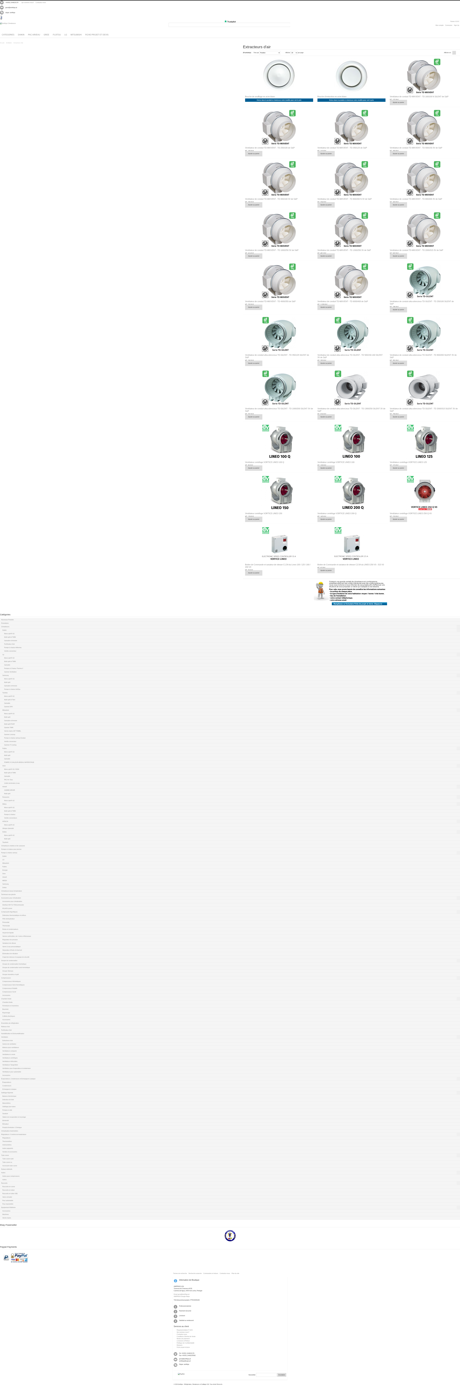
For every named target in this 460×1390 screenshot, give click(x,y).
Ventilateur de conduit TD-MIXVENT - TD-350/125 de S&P (342, 148)
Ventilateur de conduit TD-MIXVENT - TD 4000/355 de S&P (270, 301)
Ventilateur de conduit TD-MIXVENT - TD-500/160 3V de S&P (271, 199)
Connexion (448, 25)
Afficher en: (447, 52)
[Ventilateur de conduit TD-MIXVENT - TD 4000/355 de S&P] (279, 280)
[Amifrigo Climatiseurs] (8, 23)
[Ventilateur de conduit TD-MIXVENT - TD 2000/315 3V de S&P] (424, 229)
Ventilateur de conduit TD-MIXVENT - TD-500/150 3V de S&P (416, 148)
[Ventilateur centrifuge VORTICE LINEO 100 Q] (279, 441)
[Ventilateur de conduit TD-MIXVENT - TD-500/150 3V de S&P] (424, 127)
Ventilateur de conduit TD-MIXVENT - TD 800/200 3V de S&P (416, 199)
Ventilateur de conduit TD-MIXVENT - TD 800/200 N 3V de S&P (344, 199)
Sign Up (456, 25)
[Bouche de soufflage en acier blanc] (279, 76)
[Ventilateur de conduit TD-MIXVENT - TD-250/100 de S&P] (279, 127)
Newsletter (252, 1375)
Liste (458, 53)
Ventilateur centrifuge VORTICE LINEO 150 (263, 513)
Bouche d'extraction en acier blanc (332, 97)
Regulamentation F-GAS (185, 1330)
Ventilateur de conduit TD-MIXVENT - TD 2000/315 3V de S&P (416, 250)
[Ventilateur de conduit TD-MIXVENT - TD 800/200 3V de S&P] (424, 178)
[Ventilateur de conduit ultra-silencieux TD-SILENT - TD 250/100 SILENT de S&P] (424, 280)
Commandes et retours (210, 1273)
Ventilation (9, 43)
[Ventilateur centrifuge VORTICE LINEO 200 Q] (351, 493)
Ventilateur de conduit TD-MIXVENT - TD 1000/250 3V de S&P (272, 250)
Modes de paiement (183, 1339)
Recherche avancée (195, 1273)
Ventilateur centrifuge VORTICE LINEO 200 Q (336, 513)
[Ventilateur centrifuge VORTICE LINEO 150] (279, 493)
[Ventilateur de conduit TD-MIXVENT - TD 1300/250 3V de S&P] (351, 229)
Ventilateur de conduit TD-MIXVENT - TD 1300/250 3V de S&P (344, 250)
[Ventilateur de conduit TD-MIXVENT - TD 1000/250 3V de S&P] (279, 229)
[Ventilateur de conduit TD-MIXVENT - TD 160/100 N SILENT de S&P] (424, 76)
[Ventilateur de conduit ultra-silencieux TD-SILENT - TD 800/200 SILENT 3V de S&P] (424, 334)
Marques (179, 1345)
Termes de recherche (180, 1273)
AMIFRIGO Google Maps (182, 1296)
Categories (8, 35)
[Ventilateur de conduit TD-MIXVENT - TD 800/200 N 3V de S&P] (351, 178)
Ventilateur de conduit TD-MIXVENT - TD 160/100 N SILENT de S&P (419, 97)
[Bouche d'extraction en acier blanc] (351, 76)
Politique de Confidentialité (185, 1343)
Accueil (2, 43)
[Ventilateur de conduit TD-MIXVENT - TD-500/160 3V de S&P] (279, 178)
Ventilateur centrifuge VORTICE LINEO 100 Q (264, 462)
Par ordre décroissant (282, 53)
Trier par (256, 52)
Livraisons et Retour (183, 1341)
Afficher (287, 52)
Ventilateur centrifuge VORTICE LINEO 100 (335, 462)
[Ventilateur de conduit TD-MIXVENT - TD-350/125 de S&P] (351, 127)
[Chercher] (289, 24)
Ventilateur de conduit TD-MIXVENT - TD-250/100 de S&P (270, 148)
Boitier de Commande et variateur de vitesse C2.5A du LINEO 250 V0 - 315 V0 (350, 565)
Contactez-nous (41, 2)
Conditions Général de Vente (186, 1336)
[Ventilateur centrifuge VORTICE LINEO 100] (351, 441)
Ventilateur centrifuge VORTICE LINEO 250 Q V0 (411, 513)
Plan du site (235, 1273)
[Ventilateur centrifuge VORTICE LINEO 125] (424, 441)
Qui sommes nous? (27, 2)
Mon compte (440, 25)
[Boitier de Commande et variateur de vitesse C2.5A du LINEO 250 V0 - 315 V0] (351, 544)
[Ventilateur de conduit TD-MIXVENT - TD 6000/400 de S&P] (351, 280)
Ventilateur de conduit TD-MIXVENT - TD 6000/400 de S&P (342, 301)
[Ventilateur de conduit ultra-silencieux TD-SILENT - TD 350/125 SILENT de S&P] (279, 334)
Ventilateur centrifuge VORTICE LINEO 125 (408, 462)
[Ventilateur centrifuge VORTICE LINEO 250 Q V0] (424, 493)
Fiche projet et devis (183, 1347)
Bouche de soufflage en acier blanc (260, 97)
